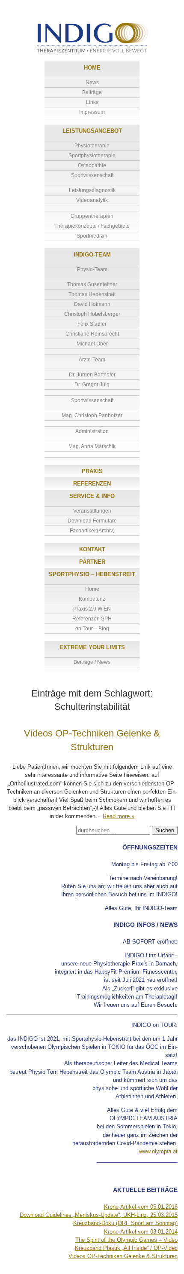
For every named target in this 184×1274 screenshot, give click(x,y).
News (92, 82)
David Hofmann (92, 304)
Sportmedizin (92, 236)
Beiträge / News (92, 662)
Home (92, 67)
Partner (92, 562)
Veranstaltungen (92, 511)
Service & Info (92, 496)
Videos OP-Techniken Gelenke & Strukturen (123, 1256)
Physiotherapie (92, 146)
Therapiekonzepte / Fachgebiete (92, 226)
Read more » (118, 816)
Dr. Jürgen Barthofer (92, 375)
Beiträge (92, 92)
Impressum (92, 112)
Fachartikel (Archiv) (92, 531)
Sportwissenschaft (92, 175)
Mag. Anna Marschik (92, 446)
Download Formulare (92, 521)
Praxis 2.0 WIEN (92, 609)
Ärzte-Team (92, 360)
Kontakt (92, 549)
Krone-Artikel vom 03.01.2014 (141, 1231)
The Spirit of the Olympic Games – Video (126, 1240)
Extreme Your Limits (92, 647)
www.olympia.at (158, 1151)
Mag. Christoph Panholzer (92, 415)
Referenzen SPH (92, 619)
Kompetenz (92, 599)
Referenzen (92, 483)
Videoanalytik (92, 200)
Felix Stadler (92, 324)
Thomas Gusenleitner (92, 284)
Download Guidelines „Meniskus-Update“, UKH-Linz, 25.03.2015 (99, 1215)
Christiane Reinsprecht (92, 334)
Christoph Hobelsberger (92, 314)
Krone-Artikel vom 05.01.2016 (141, 1207)
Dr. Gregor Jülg (92, 385)
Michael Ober (92, 344)
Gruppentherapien (92, 216)
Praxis (92, 471)
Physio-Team (92, 269)
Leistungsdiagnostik (92, 190)
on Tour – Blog (92, 629)
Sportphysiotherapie (92, 156)
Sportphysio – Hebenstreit (92, 574)
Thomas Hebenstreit (92, 294)
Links (92, 102)
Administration (92, 431)
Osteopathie (92, 165)
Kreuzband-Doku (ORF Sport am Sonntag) (125, 1223)
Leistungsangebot (92, 131)
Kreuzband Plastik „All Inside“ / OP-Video (126, 1248)
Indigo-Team (92, 254)
